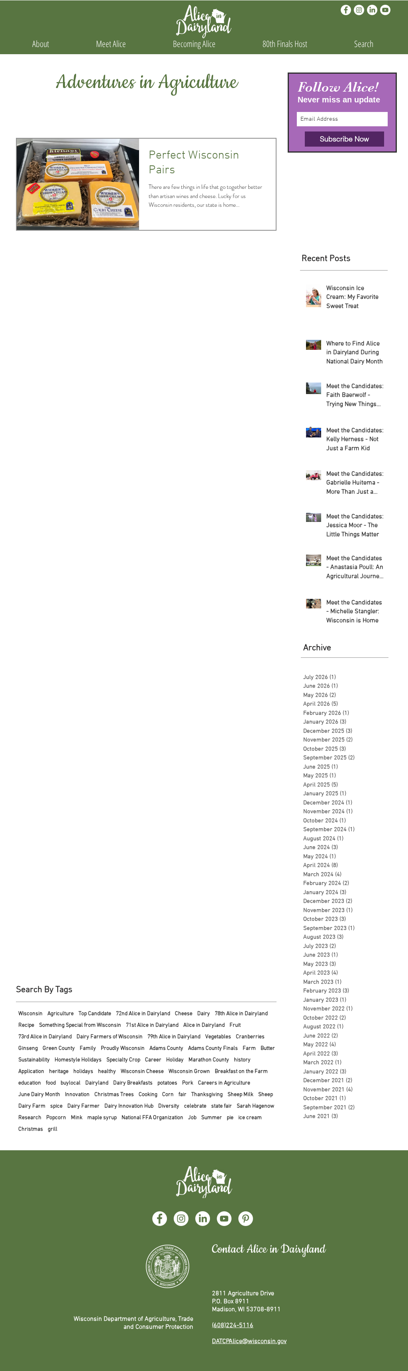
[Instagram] (359, 10)
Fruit (235, 1025)
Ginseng (28, 1048)
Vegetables (218, 1037)
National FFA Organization (152, 1117)
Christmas (30, 1129)
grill (52, 1129)
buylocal (70, 1083)
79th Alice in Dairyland (173, 1037)
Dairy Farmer (83, 1106)
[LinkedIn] (372, 10)
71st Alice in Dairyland (152, 1025)
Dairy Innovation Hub (128, 1106)
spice (56, 1106)
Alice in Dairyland (204, 1025)
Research (29, 1117)
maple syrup (102, 1117)
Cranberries (250, 1037)
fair (182, 1094)
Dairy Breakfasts (133, 1083)
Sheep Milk (240, 1094)
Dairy (203, 1013)
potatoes (167, 1083)
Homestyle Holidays (78, 1060)
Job (192, 1117)
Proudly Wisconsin (123, 1048)
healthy (107, 1071)
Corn (168, 1094)
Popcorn (56, 1117)
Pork (187, 1083)
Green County (59, 1048)
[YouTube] (224, 1218)
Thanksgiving (207, 1094)
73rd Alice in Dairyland (45, 1037)
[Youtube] (385, 10)
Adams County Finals (213, 1048)
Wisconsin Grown (189, 1071)
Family (88, 1048)
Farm (249, 1048)
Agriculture (60, 1013)
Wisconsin (30, 1013)
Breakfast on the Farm (241, 1071)
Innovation (77, 1094)
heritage (59, 1071)
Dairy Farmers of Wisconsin (109, 1037)
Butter (268, 1048)
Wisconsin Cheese (142, 1071)
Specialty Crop (123, 1060)
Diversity (168, 1106)
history (242, 1060)
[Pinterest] (245, 1218)
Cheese (183, 1013)
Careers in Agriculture (224, 1083)
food (51, 1083)
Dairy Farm (31, 1106)
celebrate (195, 1106)
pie (230, 1117)
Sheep (265, 1094)
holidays (83, 1071)
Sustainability (34, 1060)
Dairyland (96, 1083)
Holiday (175, 1060)
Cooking (148, 1094)
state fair (221, 1106)
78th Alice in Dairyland (241, 1013)
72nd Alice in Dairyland (143, 1013)
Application (31, 1071)
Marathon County (208, 1060)
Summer (211, 1117)
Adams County (166, 1048)
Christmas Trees (114, 1094)
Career (153, 1060)
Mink (76, 1117)
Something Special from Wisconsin (80, 1025)
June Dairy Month (39, 1094)
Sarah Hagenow (255, 1106)
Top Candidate (94, 1013)
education (29, 1083)
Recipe (26, 1025)
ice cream (250, 1117)
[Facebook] (346, 10)
